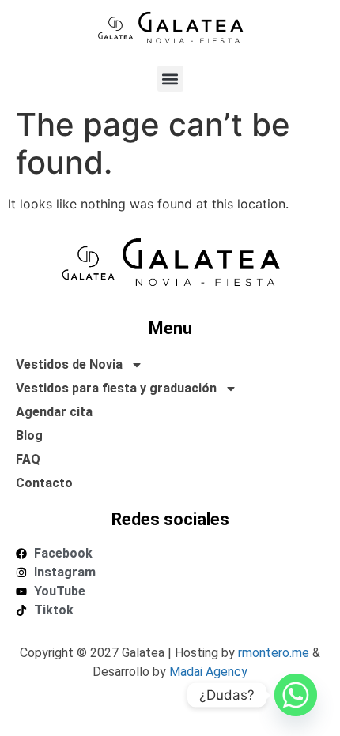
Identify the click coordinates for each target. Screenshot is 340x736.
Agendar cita (54, 411)
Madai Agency (208, 671)
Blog (29, 435)
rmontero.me (273, 652)
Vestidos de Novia (69, 364)
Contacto (44, 482)
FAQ (28, 459)
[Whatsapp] (295, 695)
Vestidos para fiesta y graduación (116, 388)
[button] (170, 79)
